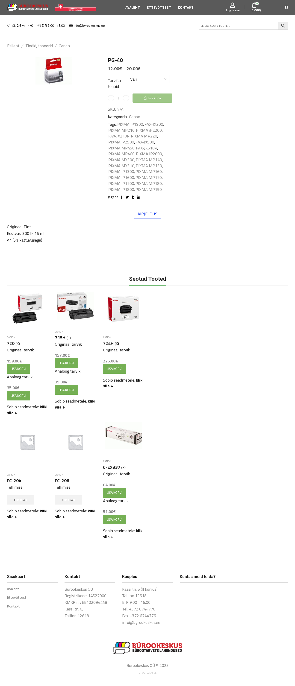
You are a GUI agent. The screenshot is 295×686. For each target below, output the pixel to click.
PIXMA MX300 (121, 160)
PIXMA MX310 (121, 166)
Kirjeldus (147, 214)
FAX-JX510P (146, 148)
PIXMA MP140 (149, 160)
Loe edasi (20, 500)
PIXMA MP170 (149, 178)
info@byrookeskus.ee (141, 622)
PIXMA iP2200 (149, 130)
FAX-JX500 (145, 142)
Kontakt (186, 7)
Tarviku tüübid (114, 83)
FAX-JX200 (154, 124)
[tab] (147, 214)
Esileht (13, 46)
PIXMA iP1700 (121, 184)
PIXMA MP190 (149, 190)
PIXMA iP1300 (121, 172)
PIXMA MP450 (121, 148)
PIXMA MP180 (149, 184)
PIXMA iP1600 (121, 178)
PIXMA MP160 (149, 172)
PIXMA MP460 (121, 154)
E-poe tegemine (147, 672)
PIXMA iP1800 (121, 190)
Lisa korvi (154, 98)
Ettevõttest (159, 7)
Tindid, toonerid (39, 46)
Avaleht (132, 7)
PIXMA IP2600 (149, 154)
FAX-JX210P (119, 136)
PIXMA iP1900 (130, 124)
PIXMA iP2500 (121, 142)
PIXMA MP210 (121, 130)
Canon (64, 46)
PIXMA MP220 (144, 136)
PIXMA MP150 (149, 166)
